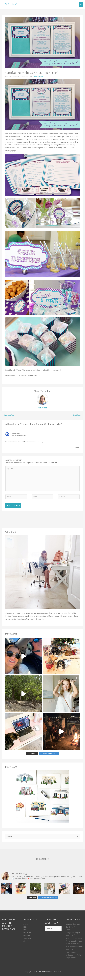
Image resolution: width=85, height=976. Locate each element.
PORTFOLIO (27, 933)
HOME (25, 924)
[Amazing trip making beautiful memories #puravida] (23, 693)
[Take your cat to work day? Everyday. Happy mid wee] (23, 731)
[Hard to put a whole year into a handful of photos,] (61, 731)
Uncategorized (26, 77)
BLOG (25, 927)
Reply (77, 447)
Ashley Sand (16, 433)
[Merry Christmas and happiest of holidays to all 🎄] (61, 656)
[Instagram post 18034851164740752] (23, 656)
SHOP (25, 930)
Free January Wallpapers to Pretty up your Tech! (74, 955)
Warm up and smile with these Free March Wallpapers (74, 947)
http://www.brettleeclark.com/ (28, 375)
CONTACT (27, 938)
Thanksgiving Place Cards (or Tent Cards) (73, 927)
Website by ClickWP (53, 971)
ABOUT (25, 941)
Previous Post (8, 415)
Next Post (78, 415)
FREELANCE (27, 935)
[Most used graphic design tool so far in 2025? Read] (61, 693)
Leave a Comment (12, 77)
